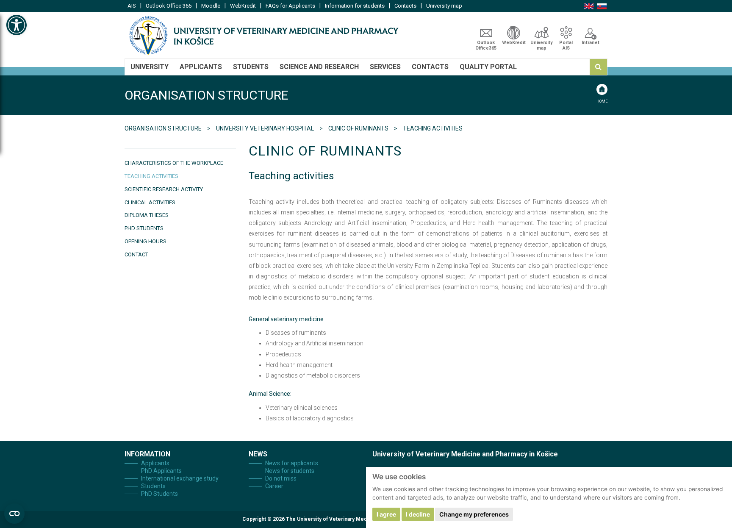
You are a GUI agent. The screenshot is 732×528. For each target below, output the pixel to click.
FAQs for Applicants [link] (290, 6)
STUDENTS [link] (251, 67)
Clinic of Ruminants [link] (359, 128)
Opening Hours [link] (145, 241)
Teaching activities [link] (151, 176)
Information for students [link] (355, 6)
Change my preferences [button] (474, 514)
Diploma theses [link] (147, 215)
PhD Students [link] (144, 228)
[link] (16, 25)
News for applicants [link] (291, 463)
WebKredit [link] (243, 6)
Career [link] (274, 486)
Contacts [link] (405, 6)
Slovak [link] (602, 6)
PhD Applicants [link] (161, 470)
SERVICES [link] (385, 67)
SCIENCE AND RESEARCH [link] (319, 67)
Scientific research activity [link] (164, 189)
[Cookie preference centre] (14, 513)
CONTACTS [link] (430, 67)
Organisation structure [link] (164, 128)
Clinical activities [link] (150, 202)
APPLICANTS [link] (201, 67)
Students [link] (153, 486)
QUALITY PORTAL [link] (488, 67)
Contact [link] (136, 254)
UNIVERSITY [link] (149, 67)
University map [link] (444, 6)
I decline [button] (418, 514)
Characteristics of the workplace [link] (174, 163)
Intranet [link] (590, 42)
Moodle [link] (210, 6)
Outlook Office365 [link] (485, 45)
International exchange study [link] (180, 478)
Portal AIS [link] (566, 45)
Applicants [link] (155, 463)
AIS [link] (132, 6)
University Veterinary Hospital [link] (265, 128)
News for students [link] (289, 470)
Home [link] (601, 101)
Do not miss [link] (281, 478)
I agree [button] (386, 514)
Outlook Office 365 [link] (168, 6)
